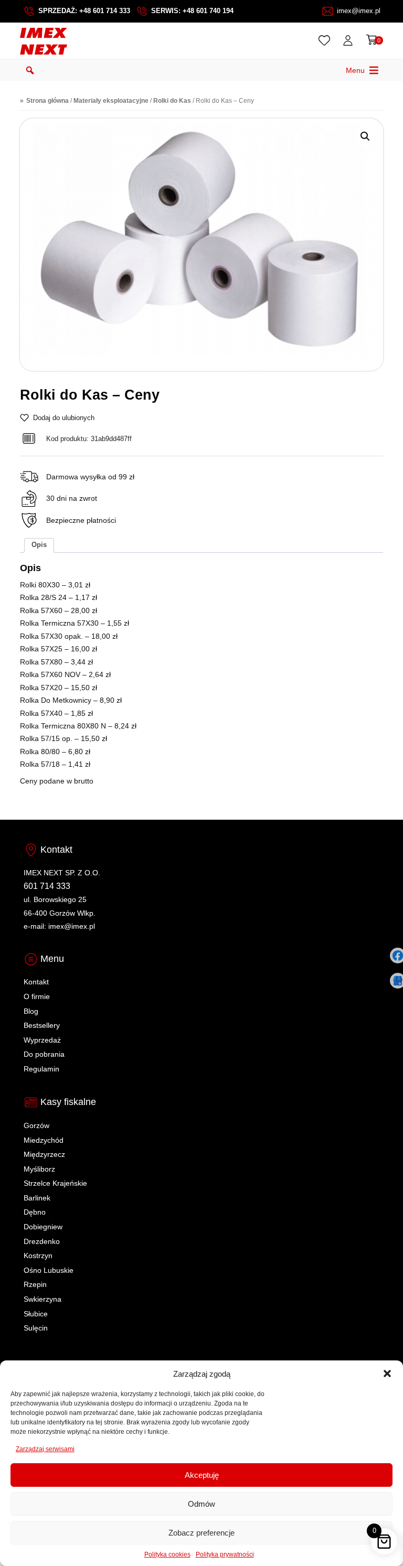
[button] (387, 1373)
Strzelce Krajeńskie (55, 1183)
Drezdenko (42, 1241)
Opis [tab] (39, 545)
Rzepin (35, 1284)
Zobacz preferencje (201, 1532)
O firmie (37, 996)
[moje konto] (350, 40)
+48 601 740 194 (208, 11)
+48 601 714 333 (104, 11)
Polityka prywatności (225, 1554)
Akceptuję (202, 1475)
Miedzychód (43, 1140)
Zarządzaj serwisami (45, 1449)
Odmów (201, 1503)
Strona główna (47, 100)
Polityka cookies (167, 1554)
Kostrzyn (38, 1255)
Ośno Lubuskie (48, 1270)
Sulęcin (36, 1328)
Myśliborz (39, 1169)
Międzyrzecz (44, 1154)
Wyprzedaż (42, 1040)
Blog (31, 1011)
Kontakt (36, 982)
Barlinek (37, 1198)
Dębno (35, 1212)
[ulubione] (326, 40)
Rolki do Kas (172, 100)
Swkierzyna (42, 1299)
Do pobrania (44, 1054)
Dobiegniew (43, 1226)
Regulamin (41, 1069)
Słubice (36, 1314)
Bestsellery (42, 1025)
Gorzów (36, 1125)
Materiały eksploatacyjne (111, 100)
